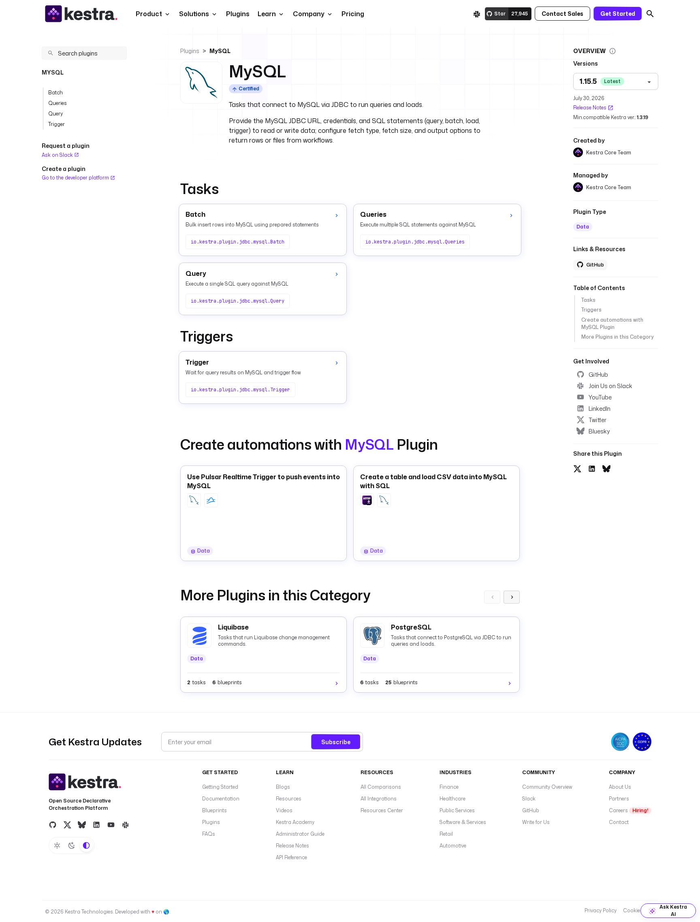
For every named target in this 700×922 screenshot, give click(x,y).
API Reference (291, 857)
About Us (620, 786)
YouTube (600, 397)
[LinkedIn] (96, 824)
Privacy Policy (601, 910)
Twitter (597, 420)
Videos (284, 810)
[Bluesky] (82, 824)
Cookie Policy (639, 910)
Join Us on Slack (610, 386)
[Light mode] (57, 845)
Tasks (588, 300)
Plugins (189, 51)
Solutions (194, 13)
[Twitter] (67, 824)
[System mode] (86, 845)
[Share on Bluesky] (606, 468)
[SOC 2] (620, 741)
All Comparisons (381, 786)
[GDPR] (642, 741)
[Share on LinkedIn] (592, 468)
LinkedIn (599, 408)
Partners (619, 798)
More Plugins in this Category (617, 336)
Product (149, 13)
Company (308, 13)
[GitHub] (53, 824)
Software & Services (463, 822)
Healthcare (452, 798)
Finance (449, 786)
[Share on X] (577, 468)
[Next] (512, 597)
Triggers (591, 309)
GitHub (598, 374)
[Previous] (492, 597)
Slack (529, 798)
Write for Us (536, 822)
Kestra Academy (295, 822)
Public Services (457, 810)
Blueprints (214, 810)
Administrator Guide (300, 833)
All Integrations (379, 798)
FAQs (208, 833)
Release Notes (589, 107)
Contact (619, 822)
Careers (628, 810)
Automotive (453, 845)
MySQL (219, 51)
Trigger (56, 124)
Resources (288, 798)
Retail (446, 833)
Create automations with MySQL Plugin (612, 323)
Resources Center (382, 810)
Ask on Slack (58, 155)
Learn (267, 13)
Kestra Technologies (89, 911)
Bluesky (599, 431)
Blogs (283, 786)
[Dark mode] (71, 845)
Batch (55, 92)
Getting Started (220, 786)
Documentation (220, 798)
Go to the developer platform (76, 177)
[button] (237, 14)
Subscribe (335, 742)
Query (55, 113)
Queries (57, 103)
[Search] (650, 13)
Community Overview (547, 786)
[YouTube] (111, 824)
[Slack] (477, 13)
